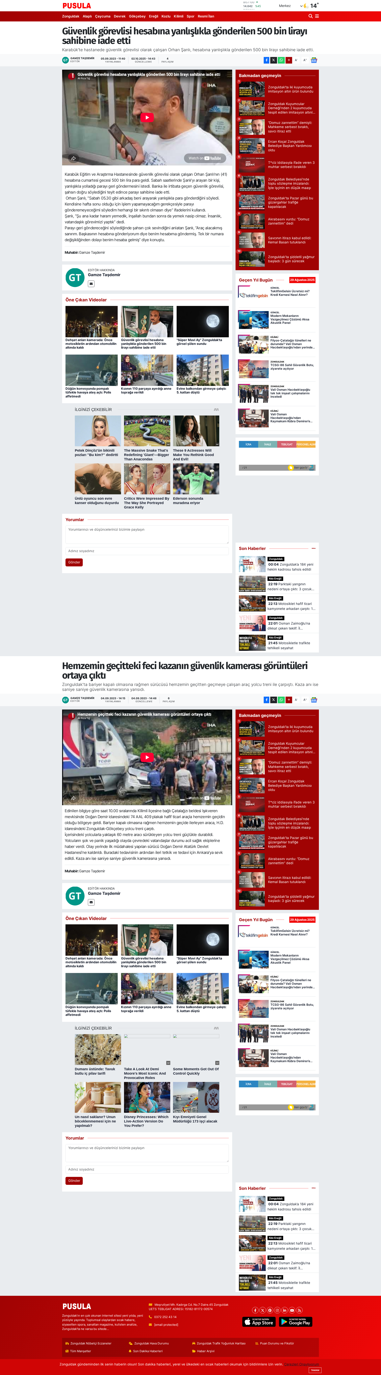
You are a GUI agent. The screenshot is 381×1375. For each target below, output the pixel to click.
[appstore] (258, 1322)
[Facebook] (255, 1310)
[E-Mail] (91, 284)
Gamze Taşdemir (104, 274)
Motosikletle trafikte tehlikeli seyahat (288, 645)
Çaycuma (103, 16)
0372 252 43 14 (165, 1317)
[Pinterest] (270, 1310)
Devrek (120, 16)
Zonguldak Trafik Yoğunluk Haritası (221, 1343)
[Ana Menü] (316, 16)
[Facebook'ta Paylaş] (266, 60)
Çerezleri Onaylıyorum (301, 1364)
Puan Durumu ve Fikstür (277, 1343)
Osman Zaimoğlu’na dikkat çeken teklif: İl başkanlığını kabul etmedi (288, 626)
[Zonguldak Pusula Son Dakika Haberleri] (77, 5)
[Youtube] (292, 1310)
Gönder (74, 562)
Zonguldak (70, 16)
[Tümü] (314, 548)
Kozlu (166, 16)
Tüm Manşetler (80, 1351)
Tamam (315, 1370)
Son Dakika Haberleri (148, 1351)
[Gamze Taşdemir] (75, 277)
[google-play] (295, 1322)
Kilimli (178, 16)
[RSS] (299, 1310)
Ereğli (153, 16)
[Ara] (311, 16)
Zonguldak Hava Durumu (151, 1343)
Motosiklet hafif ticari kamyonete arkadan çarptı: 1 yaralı (290, 606)
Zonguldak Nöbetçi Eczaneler (91, 1343)
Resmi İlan (206, 16)
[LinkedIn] (284, 1310)
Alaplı (87, 16)
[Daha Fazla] (289, 60)
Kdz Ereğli (275, 578)
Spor (190, 16)
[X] (262, 1310)
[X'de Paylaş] (273, 60)
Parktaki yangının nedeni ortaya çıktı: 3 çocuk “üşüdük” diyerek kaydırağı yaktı (289, 587)
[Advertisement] (277, 507)
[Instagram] (277, 1310)
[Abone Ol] (314, 60)
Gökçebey (137, 16)
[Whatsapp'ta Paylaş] (281, 60)
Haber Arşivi (206, 1351)
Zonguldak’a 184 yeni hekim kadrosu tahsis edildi (290, 567)
